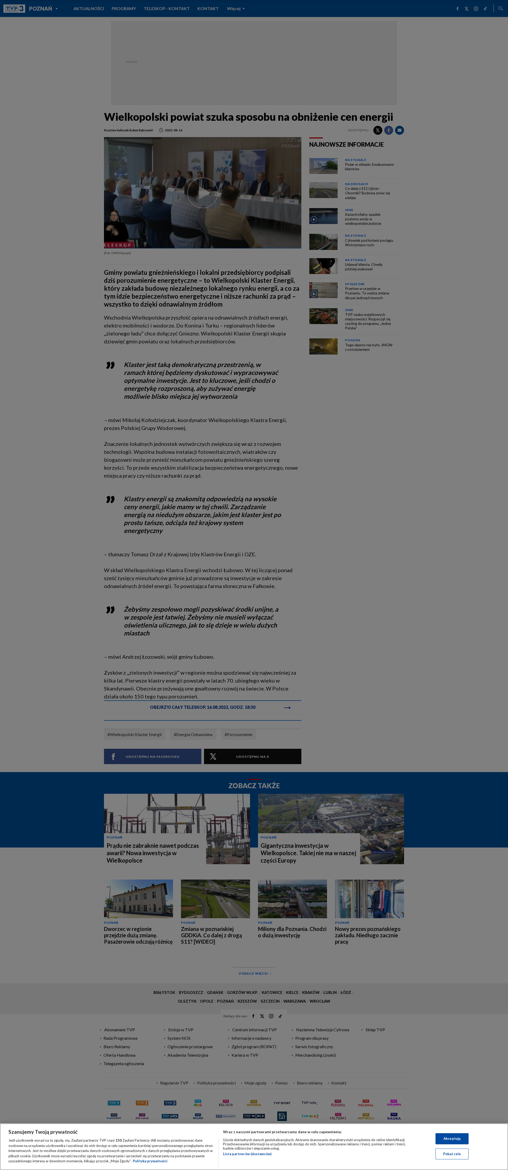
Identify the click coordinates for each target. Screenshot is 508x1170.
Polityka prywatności (150, 1161)
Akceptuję (452, 1138)
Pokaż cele (452, 1154)
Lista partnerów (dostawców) (247, 1154)
